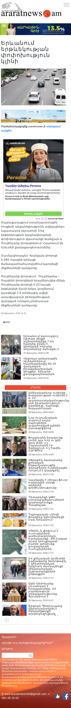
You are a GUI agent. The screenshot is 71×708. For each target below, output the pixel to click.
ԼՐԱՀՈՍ (35, 387)
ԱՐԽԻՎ (7, 648)
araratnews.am (10, 674)
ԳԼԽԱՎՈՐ (9, 637)
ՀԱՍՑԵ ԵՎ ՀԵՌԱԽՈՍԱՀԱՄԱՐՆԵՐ (27, 643)
